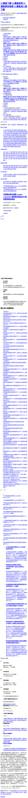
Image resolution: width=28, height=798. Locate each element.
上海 (7, 152)
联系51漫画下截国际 (8, 721)
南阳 (24, 158)
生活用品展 (7, 135)
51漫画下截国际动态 (8, 61)
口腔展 (19, 133)
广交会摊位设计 (7, 748)
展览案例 (5, 35)
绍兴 (7, 158)
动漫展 (7, 144)
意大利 (22, 165)
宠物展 (21, 140)
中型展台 (10, 174)
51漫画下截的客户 (21, 69)
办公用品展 (7, 143)
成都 (26, 153)
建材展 (8, 141)
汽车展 (5, 131)
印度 (9, 167)
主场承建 (5, 56)
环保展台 (13, 176)
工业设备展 (9, 131)
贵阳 (7, 155)
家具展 (14, 140)
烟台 (19, 158)
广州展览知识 (13, 63)
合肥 (7, 153)
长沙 (19, 153)
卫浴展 (22, 138)
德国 (12, 165)
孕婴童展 (17, 136)
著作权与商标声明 (6, 794)
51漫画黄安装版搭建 (9, 50)
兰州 (26, 155)
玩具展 (24, 130)
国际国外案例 (20, 124)
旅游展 (12, 143)
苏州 (16, 157)
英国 (14, 165)
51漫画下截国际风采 (22, 720)
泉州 (14, 158)
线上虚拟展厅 (6, 181)
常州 (21, 157)
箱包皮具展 (17, 138)
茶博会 (5, 141)
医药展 (18, 131)
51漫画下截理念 (11, 68)
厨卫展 (13, 138)
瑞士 (6, 169)
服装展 (22, 131)
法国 (26, 124)
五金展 (20, 135)
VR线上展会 (9, 183)
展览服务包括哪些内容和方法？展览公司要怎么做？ (15, 566)
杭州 (9, 153)
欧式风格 (24, 174)
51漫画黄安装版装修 (15, 728)
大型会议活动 (11, 730)
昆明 (4, 155)
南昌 (14, 153)
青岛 (16, 158)
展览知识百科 (16, 61)
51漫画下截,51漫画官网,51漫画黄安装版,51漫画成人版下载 (14, 6)
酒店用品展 (20, 130)
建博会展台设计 (23, 748)
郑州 (24, 153)
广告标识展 (6, 133)
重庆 (19, 152)
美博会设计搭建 (15, 748)
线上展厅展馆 (4, 178)
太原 (18, 155)
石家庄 (20, 155)
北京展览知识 (23, 61)
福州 (12, 153)
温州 (4, 158)
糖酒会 (11, 144)
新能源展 (5, 138)
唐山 (4, 160)
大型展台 (5, 174)
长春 (12, 155)
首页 (9, 124)
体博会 (6, 140)
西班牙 (11, 169)
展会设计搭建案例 (7, 743)
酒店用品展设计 (23, 750)
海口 (26, 152)
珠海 (12, 157)
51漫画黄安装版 (7, 48)
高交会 (12, 130)
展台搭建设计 (7, 36)
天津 (21, 152)
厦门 (12, 158)
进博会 (8, 130)
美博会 (15, 130)
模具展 (22, 141)
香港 (14, 152)
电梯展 (25, 140)
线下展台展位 (4, 171)
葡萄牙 (14, 169)
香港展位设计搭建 (20, 740)
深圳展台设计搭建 (11, 740)
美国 (7, 165)
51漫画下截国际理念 (18, 718)
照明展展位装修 (15, 750)
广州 (9, 152)
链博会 (19, 146)
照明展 (14, 144)
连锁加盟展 (15, 133)
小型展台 (15, 174)
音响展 (24, 136)
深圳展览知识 (20, 63)
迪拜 (9, 165)
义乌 (9, 158)
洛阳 (21, 158)
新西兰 (16, 167)
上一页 (2, 216)
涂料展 (13, 136)
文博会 (8, 146)
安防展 (10, 133)
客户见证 (15, 69)
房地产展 (15, 131)
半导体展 (22, 144)
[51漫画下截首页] (9, 74)
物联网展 (16, 143)
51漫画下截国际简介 (8, 718)
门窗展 (23, 133)
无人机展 (10, 140)
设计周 (18, 144)
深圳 (12, 152)
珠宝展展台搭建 (7, 750)
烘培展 (15, 146)
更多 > (4, 487)
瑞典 (8, 169)
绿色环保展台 (18, 730)
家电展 (9, 138)
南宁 (24, 152)
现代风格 (19, 174)
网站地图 (5, 19)
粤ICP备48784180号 (18, 792)
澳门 (16, 152)
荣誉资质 (18, 118)
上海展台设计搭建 (16, 738)
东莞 (9, 157)
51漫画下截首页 (7, 33)
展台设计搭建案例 (7, 733)
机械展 (25, 131)
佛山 (7, 157)
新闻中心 (5, 59)
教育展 (18, 140)
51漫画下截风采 (8, 69)
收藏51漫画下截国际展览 (9, 17)
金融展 (12, 146)
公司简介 (5, 68)
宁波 (26, 157)
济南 (16, 153)
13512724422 (13, 704)
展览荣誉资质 (13, 720)
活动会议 (5, 58)
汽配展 (9, 136)
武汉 (21, 153)
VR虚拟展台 (20, 181)
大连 (26, 158)
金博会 (23, 143)
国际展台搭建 (6, 41)
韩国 (25, 165)
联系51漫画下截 (7, 71)
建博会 (20, 143)
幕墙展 (21, 136)
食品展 (15, 141)
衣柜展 (23, 135)
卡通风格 (9, 176)
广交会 (5, 130)
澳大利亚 (13, 167)
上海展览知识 (6, 63)
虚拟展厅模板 (15, 183)
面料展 (16, 135)
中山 (14, 157)
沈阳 (9, 155)
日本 (19, 165)
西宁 (4, 157)
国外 (4, 165)
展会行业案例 (4, 127)
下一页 (2, 219)
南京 (4, 153)
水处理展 (12, 135)
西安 (24, 155)
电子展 (12, 141)
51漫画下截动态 (19, 68)
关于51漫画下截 (7, 66)
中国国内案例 (4, 149)
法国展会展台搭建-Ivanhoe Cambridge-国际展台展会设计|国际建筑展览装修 (15, 196)
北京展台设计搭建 (7, 738)
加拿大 (20, 167)
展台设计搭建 (7, 80)
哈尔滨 (14, 155)
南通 (24, 157)
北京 (4, 152)
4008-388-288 (6, 704)
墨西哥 (24, 167)
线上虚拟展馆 (13, 181)
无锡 (19, 157)
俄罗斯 (6, 167)
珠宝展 (19, 141)
